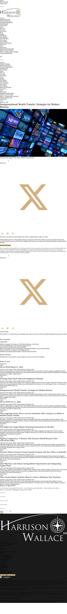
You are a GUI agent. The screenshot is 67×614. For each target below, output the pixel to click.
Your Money (3, 35)
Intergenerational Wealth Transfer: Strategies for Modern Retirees (26, 390)
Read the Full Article (5, 245)
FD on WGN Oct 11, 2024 (10, 402)
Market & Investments (5, 43)
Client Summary (11, 575)
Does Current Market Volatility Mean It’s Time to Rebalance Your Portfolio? (30, 477)
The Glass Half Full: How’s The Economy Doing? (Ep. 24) (15, 345)
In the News (3, 44)
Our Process (3, 31)
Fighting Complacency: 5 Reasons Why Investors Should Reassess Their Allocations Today (29, 439)
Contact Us (3, 338)
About (1, 27)
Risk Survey (3, 47)
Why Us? (2, 28)
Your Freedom (3, 41)
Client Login (3, 3)
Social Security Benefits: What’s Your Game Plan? (13, 347)
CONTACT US (4, 54)
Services (2, 18)
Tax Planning (3, 25)
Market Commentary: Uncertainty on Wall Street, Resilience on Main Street (19, 344)
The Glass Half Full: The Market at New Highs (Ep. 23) (14, 350)
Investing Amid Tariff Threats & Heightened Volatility (21, 379)
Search (2, 0)
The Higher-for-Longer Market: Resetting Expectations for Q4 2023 (27, 427)
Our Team (2, 30)
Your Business (3, 37)
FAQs (1, 32)
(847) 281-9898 (4, 2)
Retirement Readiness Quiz (7, 49)
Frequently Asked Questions (7, 551)
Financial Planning (5, 19)
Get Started (3, 360)
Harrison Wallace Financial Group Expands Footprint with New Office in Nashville (33, 452)
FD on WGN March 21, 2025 (11, 367)
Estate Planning (4, 24)
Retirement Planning (5, 21)
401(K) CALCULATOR (6, 50)
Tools (1, 46)
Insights (2, 34)
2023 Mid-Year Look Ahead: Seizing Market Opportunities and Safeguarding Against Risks (30, 465)
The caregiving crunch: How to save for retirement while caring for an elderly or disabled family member (32, 414)
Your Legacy (3, 40)
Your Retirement (4, 38)
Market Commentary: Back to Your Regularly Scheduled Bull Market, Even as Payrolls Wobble (24, 348)
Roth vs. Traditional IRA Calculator (9, 52)
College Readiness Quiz (6, 53)
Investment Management (6, 22)
